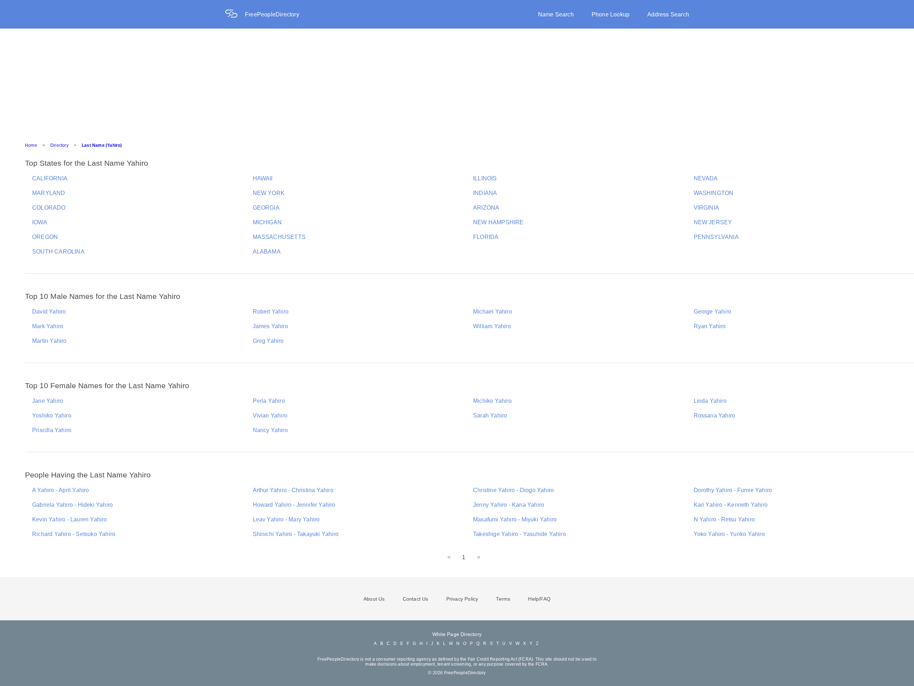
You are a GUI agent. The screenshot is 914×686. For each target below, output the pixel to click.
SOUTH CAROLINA (58, 252)
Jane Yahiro (47, 401)
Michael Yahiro (492, 312)
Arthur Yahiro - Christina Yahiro (293, 490)
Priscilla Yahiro (51, 430)
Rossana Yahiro (714, 415)
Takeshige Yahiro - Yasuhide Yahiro (519, 534)
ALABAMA (267, 252)
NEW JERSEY (713, 222)
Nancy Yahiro (270, 430)
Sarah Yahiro (490, 415)
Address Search (668, 14)
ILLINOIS (485, 178)
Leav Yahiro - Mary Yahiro (286, 519)
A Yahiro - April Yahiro (60, 490)
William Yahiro (492, 326)
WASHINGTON (714, 193)
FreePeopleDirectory (272, 14)
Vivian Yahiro (270, 415)
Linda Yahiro (710, 401)
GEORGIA (266, 208)
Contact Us (415, 599)
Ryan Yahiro (710, 326)
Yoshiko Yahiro (51, 415)
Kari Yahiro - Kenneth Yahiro (731, 505)
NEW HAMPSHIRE (498, 222)
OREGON (45, 237)
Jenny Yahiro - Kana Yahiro (508, 505)
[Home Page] (235, 14)
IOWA (39, 222)
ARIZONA (486, 208)
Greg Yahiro (268, 341)
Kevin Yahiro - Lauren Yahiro (69, 519)
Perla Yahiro (269, 401)
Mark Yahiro (47, 326)
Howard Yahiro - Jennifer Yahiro (294, 505)
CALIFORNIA (49, 178)
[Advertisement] (457, 82)
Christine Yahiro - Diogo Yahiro (513, 490)
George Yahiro (713, 312)
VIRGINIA (706, 208)
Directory (59, 145)
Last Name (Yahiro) (102, 145)
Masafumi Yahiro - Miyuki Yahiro (515, 519)
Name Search (556, 14)
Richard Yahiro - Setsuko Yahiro (73, 534)
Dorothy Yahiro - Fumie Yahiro (733, 490)
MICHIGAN (267, 222)
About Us (374, 599)
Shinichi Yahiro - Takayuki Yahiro (296, 534)
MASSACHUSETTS (279, 237)
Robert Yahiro (271, 312)
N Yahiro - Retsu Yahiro (724, 519)
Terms (503, 599)
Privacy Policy (462, 599)
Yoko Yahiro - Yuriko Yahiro (729, 534)
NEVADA (706, 178)
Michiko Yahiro (492, 401)
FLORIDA (485, 237)
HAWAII (263, 178)
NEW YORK (269, 193)
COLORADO (49, 208)
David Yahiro (49, 312)
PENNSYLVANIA (716, 237)
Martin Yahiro (49, 341)
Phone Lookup (610, 14)
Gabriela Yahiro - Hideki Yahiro (72, 505)
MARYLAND (48, 193)
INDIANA (485, 193)
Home (31, 145)
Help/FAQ (539, 599)
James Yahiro (270, 326)
